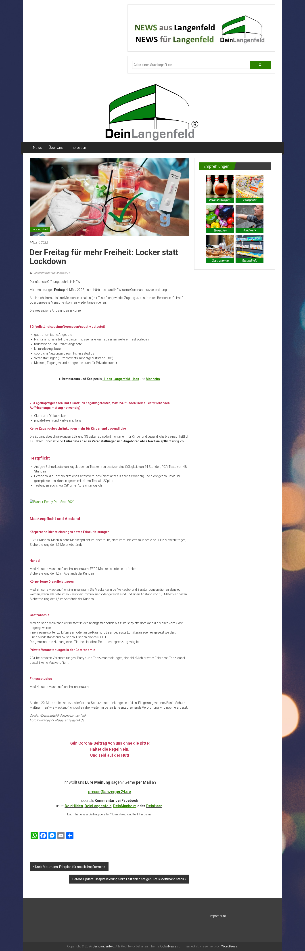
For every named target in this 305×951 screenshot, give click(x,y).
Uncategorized (39, 229)
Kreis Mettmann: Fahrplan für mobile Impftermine (70, 867)
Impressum (78, 147)
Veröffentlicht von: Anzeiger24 (51, 272)
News (37, 147)
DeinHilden (74, 806)
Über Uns (56, 147)
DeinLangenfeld (98, 806)
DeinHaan (154, 806)
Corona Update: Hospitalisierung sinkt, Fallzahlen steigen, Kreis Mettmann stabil (128, 879)
